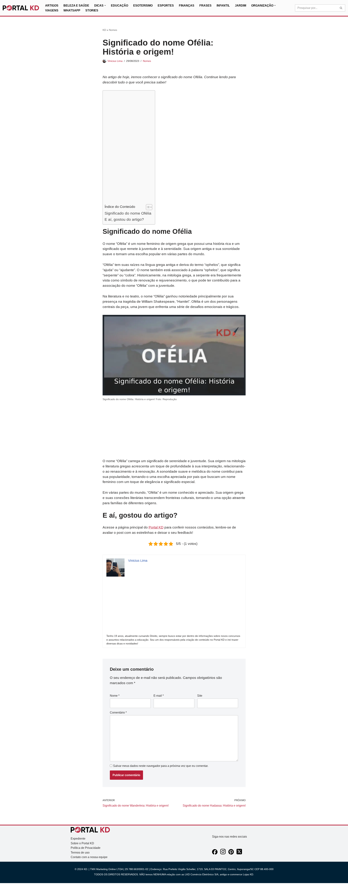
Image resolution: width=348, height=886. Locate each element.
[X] (239, 853)
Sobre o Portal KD (82, 843)
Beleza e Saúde (76, 5)
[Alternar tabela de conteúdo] (147, 207)
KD (104, 29)
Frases (205, 5)
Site (199, 695)
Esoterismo (143, 5)
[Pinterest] (231, 853)
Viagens (51, 10)
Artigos (51, 5)
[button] (105, 5)
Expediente (78, 838)
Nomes (113, 29)
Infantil (223, 5)
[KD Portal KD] (21, 8)
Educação (119, 5)
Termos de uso (80, 852)
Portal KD (156, 527)
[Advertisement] (128, 148)
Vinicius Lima (115, 60)
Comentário (118, 712)
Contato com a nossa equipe (89, 857)
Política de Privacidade (85, 847)
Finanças (186, 5)
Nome (114, 695)
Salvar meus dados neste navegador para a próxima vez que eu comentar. (160, 765)
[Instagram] (223, 853)
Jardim (240, 5)
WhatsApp (71, 10)
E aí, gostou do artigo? (124, 219)
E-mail (159, 695)
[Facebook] (215, 853)
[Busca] (341, 8)
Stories (91, 10)
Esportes (166, 5)
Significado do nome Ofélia (128, 213)
